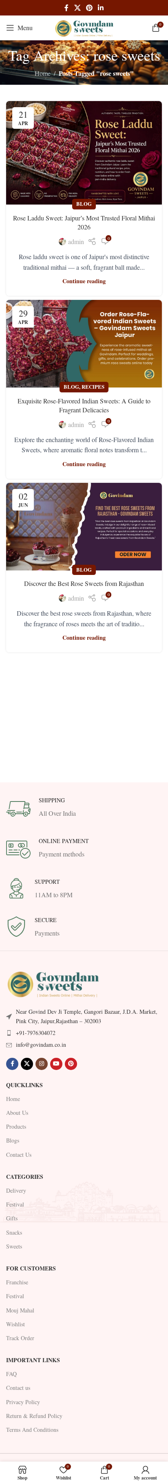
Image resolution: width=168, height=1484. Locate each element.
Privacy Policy (23, 1402)
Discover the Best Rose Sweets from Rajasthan (84, 583)
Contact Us (18, 1154)
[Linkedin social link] (100, 8)
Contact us (18, 1388)
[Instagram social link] (41, 1064)
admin (76, 241)
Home (43, 73)
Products (16, 1126)
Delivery (16, 1190)
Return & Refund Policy (34, 1416)
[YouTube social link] (56, 1064)
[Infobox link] (84, 809)
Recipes (93, 386)
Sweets (14, 1246)
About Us (17, 1112)
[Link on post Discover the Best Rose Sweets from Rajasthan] (84, 526)
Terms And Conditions (32, 1429)
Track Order (20, 1338)
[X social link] (77, 8)
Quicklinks (24, 1085)
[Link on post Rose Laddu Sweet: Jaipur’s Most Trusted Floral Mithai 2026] (84, 153)
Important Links (33, 1360)
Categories (24, 1176)
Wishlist (15, 1324)
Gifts (12, 1218)
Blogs (12, 1140)
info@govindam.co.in (41, 1044)
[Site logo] (84, 26)
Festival (15, 1204)
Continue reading (84, 281)
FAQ (11, 1374)
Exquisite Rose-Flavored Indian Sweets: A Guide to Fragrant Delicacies (84, 405)
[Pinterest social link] (89, 8)
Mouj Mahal (20, 1310)
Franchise (17, 1282)
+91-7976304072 (35, 1033)
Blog (84, 203)
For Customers (31, 1268)
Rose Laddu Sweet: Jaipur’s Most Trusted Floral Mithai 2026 (84, 222)
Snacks (14, 1232)
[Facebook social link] (66, 8)
